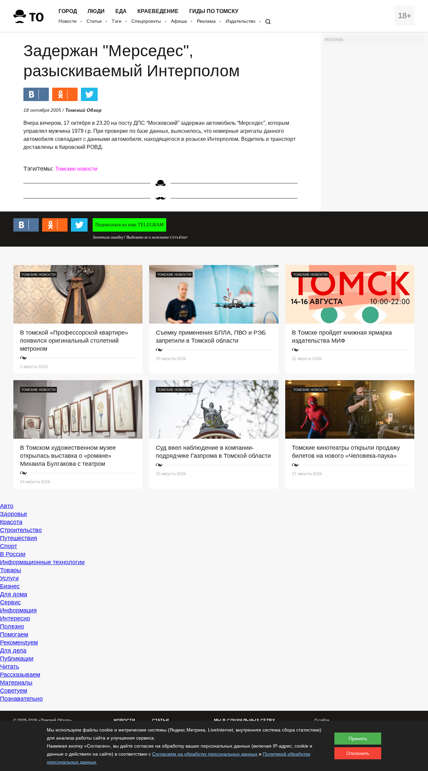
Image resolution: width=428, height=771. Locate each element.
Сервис (10, 602)
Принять (358, 738)
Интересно (15, 618)
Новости (68, 21)
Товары (10, 570)
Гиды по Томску (213, 11)
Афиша (179, 21)
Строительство (21, 530)
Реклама (206, 21)
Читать (9, 666)
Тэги (116, 21)
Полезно (12, 626)
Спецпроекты (146, 21)
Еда (121, 11)
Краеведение (158, 11)
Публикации (16, 658)
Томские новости (76, 169)
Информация (18, 610)
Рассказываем (20, 674)
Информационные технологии (42, 562)
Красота (11, 522)
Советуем (13, 690)
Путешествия (18, 538)
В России (12, 554)
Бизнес (10, 586)
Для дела (13, 650)
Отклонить (357, 753)
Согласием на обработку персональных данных (204, 754)
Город (68, 11)
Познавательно (21, 698)
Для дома (13, 594)
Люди (96, 11)
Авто (6, 506)
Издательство (240, 21)
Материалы (16, 682)
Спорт (8, 546)
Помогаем (14, 634)
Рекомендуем (19, 642)
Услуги (9, 578)
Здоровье (13, 514)
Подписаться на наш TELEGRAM (129, 224)
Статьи (94, 21)
